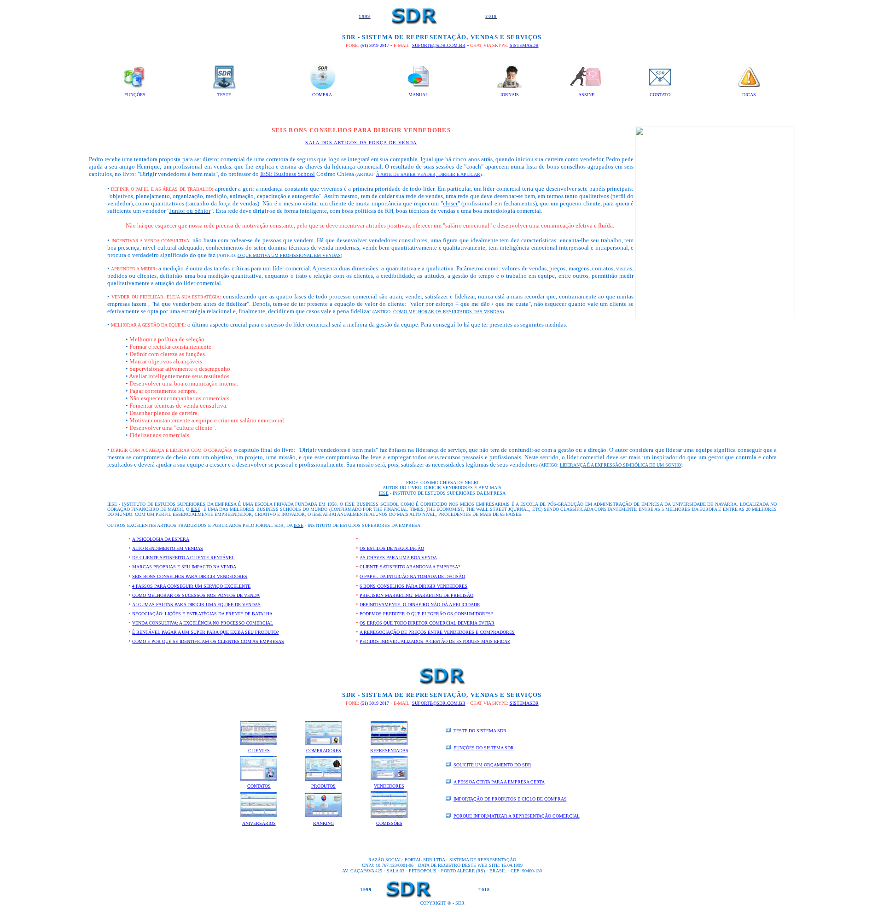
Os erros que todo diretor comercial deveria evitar (427, 623)
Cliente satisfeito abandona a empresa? (410, 566)
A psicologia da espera (160, 539)
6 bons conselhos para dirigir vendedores (413, 586)
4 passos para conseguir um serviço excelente (191, 586)
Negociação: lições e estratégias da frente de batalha (202, 613)
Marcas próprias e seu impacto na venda (184, 566)
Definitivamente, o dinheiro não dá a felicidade (420, 604)
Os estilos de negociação (392, 548)
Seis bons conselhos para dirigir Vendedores (189, 576)
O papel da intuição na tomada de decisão (412, 576)
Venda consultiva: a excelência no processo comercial (202, 623)
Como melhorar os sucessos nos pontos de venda (196, 595)
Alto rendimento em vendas (167, 548)
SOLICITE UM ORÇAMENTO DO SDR (492, 764)
